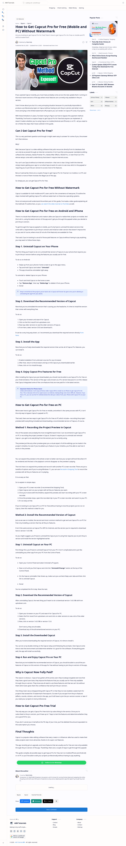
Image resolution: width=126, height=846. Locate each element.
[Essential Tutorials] (36, 794)
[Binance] (101, 82)
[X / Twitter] (48, 801)
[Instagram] (14, 831)
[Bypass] (18, 794)
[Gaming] (81, 8)
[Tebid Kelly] (25, 42)
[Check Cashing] (62, 8)
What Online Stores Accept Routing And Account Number (104, 57)
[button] (3, 13)
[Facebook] (25, 801)
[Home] (3, 9)
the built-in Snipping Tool (69, 469)
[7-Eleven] (110, 97)
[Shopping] (52, 8)
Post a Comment (51, 809)
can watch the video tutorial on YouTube (55, 204)
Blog (54, 825)
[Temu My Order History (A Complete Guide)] (103, 29)
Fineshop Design (118, 842)
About (79, 822)
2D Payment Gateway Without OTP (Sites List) (104, 77)
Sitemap (79, 827)
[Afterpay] (110, 105)
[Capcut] (26, 794)
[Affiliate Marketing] (110, 101)
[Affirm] (96, 105)
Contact (55, 822)
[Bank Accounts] (103, 53)
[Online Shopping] (104, 39)
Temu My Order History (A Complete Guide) (101, 43)
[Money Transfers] (108, 82)
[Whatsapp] (36, 801)
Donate (55, 827)
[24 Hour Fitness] (96, 97)
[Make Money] (73, 8)
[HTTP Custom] (114, 62)
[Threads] (17, 831)
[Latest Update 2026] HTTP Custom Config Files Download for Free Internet (104, 67)
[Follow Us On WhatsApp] (51, 763)
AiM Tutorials (9, 3)
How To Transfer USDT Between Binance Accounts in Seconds (103, 86)
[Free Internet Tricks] (105, 62)
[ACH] (96, 101)
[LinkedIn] (24, 831)
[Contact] (3, 30)
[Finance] (110, 53)
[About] (3, 26)
